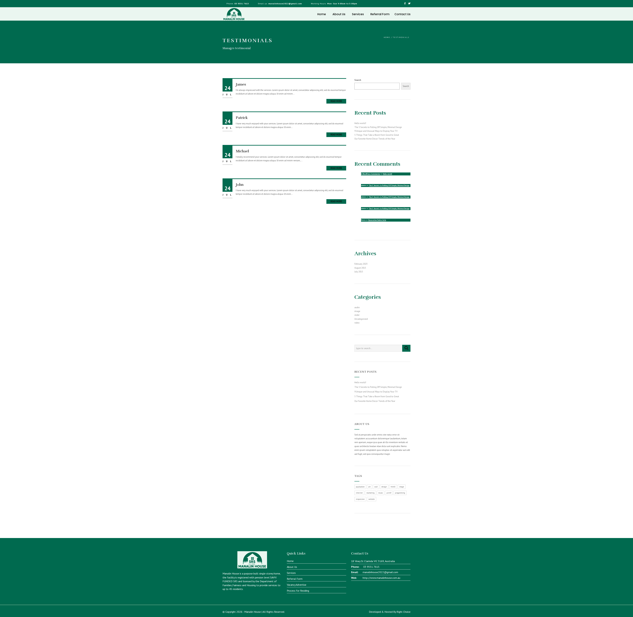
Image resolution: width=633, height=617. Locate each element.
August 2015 (360, 267)
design (384, 487)
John (239, 184)
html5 (393, 487)
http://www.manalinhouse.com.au (381, 577)
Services (358, 14)
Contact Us (402, 14)
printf (389, 493)
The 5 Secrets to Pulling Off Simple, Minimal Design (378, 127)
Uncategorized (361, 319)
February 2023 (360, 263)
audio (357, 307)
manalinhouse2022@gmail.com (380, 572)
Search (357, 80)
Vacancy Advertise (296, 584)
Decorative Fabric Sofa (377, 220)
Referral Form (380, 14)
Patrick (242, 117)
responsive (360, 499)
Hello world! (360, 123)
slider (357, 315)
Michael (242, 151)
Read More (336, 101)
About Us (338, 14)
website (371, 499)
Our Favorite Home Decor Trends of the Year (374, 138)
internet (359, 493)
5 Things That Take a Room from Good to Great (376, 135)
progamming (400, 493)
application (360, 487)
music (380, 493)
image (357, 311)
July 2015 (358, 271)
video (357, 322)
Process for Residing (298, 590)
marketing (370, 493)
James (241, 84)
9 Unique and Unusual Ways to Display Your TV (375, 131)
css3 (376, 487)
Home (321, 14)
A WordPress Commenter (370, 174)
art (369, 487)
